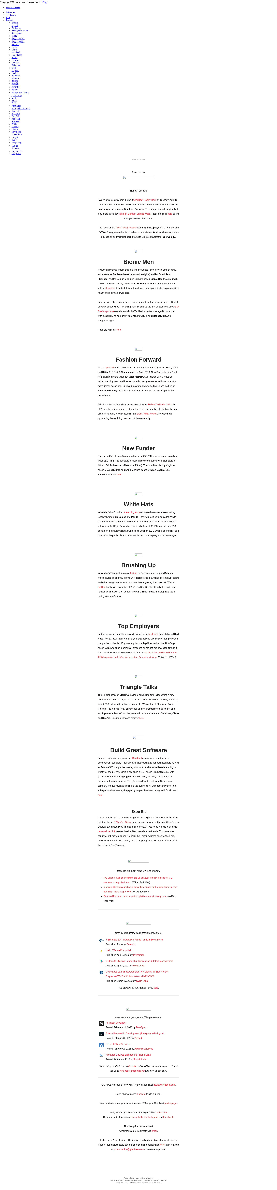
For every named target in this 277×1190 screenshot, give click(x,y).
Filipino (15, 148)
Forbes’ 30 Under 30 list (160, 404)
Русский (16, 113)
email (154, 1131)
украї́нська (17, 151)
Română (15, 111)
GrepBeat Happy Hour (144, 200)
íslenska (15, 78)
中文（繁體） (18, 41)
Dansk (14, 49)
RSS (8, 17)
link (113, 831)
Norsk (14, 100)
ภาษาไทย (16, 142)
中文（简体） (18, 38)
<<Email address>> (146, 1178)
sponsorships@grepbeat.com (129, 1149)
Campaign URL (7, 2)
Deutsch (15, 62)
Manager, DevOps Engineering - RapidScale (128, 1055)
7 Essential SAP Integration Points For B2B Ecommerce (134, 939)
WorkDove (138, 965)
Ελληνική (16, 65)
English (15, 22)
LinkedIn (142, 1117)
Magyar (15, 70)
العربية (15, 25)
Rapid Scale (140, 1059)
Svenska (15, 121)
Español (15, 116)
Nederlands (17, 55)
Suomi (14, 57)
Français (15, 60)
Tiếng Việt (16, 153)
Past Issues (11, 15)
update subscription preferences (155, 1180)
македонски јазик (20, 92)
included (153, 634)
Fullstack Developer (116, 1023)
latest (126, 227)
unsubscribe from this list (133, 1180)
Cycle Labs (142, 981)
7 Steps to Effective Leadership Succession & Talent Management (139, 961)
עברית (14, 124)
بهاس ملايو (17, 95)
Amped (138, 1038)
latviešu (15, 129)
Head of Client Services (118, 1044)
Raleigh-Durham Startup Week (134, 214)
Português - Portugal (21, 108)
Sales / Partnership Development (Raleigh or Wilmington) (135, 1033)
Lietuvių (15, 126)
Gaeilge (15, 73)
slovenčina (16, 132)
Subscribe (10, 12)
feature (133, 573)
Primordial (138, 955)
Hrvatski (15, 44)
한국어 (15, 90)
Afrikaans (16, 28)
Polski (14, 103)
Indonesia (16, 75)
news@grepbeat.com (164, 1085)
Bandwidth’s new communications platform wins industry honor (136, 896)
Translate (10, 20)
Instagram (153, 1117)
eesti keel (16, 52)
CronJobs (133, 1066)
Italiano (15, 81)
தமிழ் (14, 139)
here (170, 214)
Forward (141, 1094)
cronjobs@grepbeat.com (132, 1071)
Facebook (168, 1117)
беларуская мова (20, 30)
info (119, 474)
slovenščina (17, 134)
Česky (14, 47)
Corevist (131, 944)
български (17, 33)
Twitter (13, 7)
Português (16, 106)
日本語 (15, 83)
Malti (14, 98)
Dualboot (137, 758)
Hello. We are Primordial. (118, 950)
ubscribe (162, 1112)
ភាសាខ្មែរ (15, 87)
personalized (105, 831)
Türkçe (15, 146)
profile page (170, 1103)
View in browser (138, 160)
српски (15, 137)
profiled (110, 367)
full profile (109, 288)
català (14, 36)
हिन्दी (14, 68)
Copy (44, 2)
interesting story (132, 512)
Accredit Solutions (143, 1049)
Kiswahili (16, 119)
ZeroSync (141, 1027)
